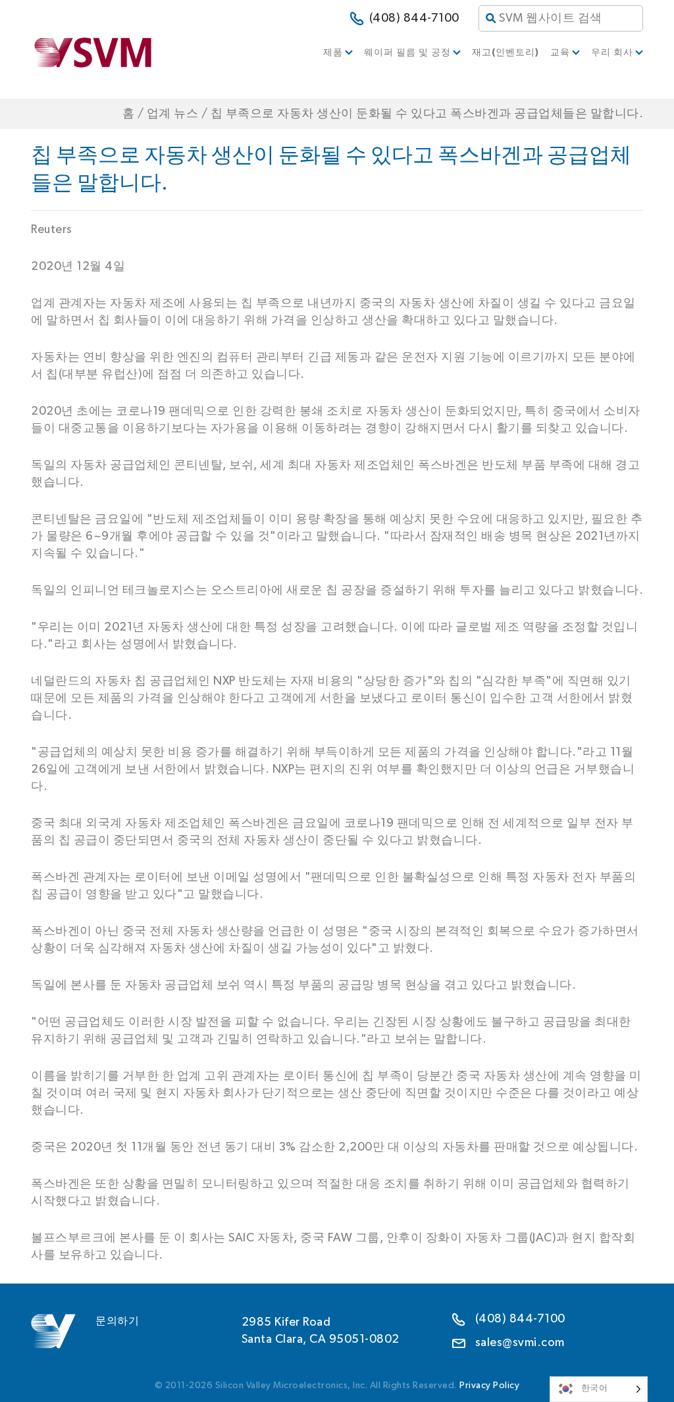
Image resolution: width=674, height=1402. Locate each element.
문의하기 (117, 1321)
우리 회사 (612, 52)
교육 (560, 52)
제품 (333, 52)
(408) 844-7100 (414, 18)
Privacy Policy (489, 1385)
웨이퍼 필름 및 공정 (407, 52)
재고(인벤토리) (505, 52)
